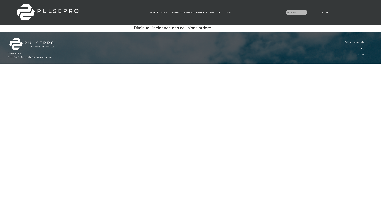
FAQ (219, 12)
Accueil (152, 12)
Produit (162, 12)
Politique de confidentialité (354, 42)
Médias (211, 12)
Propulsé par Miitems (15, 53)
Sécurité (199, 12)
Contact (228, 12)
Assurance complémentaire (182, 12)
